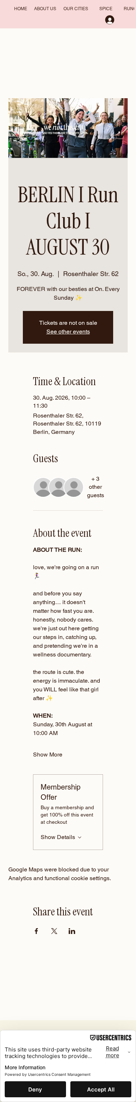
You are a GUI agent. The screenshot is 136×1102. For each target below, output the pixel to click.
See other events (68, 331)
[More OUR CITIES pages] (91, 9)
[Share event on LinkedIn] (72, 931)
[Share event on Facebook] (36, 931)
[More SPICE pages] (115, 9)
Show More (47, 754)
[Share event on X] (54, 931)
